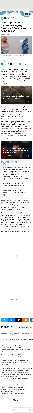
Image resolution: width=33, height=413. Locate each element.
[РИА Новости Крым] (7, 18)
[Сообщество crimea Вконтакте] (11, 320)
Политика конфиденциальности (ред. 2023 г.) (15, 361)
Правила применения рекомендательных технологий (14, 364)
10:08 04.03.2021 (5, 34)
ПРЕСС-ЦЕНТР (14, 340)
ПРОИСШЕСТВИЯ (23, 334)
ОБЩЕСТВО (13, 334)
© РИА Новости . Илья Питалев (8, 55)
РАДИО (23, 340)
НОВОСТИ (4, 340)
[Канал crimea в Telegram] (4, 320)
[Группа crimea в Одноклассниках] (25, 320)
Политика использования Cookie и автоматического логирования (12, 358)
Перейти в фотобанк (20, 55)
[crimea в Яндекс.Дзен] (18, 320)
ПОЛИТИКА (4, 334)
